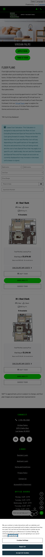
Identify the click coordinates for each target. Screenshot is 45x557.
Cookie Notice (12, 536)
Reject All (22, 546)
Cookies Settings (22, 540)
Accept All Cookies (22, 553)
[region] (22, 538)
